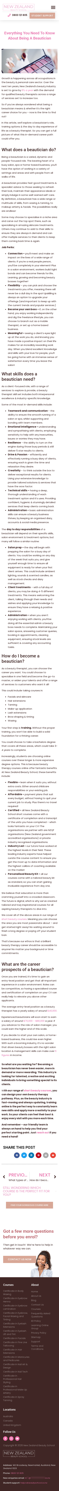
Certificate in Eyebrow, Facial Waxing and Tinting (15, 1316)
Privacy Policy (38, 1332)
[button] (53, 7)
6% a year (27, 90)
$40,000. (52, 1010)
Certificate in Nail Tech (15, 1371)
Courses (36, 1309)
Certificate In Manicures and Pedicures (16, 1358)
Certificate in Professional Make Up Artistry (15, 1389)
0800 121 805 (17, 1473)
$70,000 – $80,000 (34, 1021)
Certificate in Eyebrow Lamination (15, 1307)
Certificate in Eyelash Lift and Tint (14, 1332)
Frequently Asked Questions (40, 1315)
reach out (43, 1132)
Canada (8, 1420)
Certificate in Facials (14, 1338)
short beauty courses (14, 919)
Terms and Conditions (37, 1347)
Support (35, 1341)
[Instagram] (11, 1438)
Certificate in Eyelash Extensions (14, 1325)
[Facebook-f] (5, 1438)
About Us (36, 1296)
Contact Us (37, 1304)
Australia (8, 1416)
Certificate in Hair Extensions (12, 1351)
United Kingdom (12, 1425)
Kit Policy (36, 1321)
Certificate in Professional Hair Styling (12, 1379)
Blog (33, 1300)
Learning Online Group (39, 1327)
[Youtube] (17, 1438)
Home (34, 1291)
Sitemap (36, 1337)
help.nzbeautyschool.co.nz (33, 1482)
